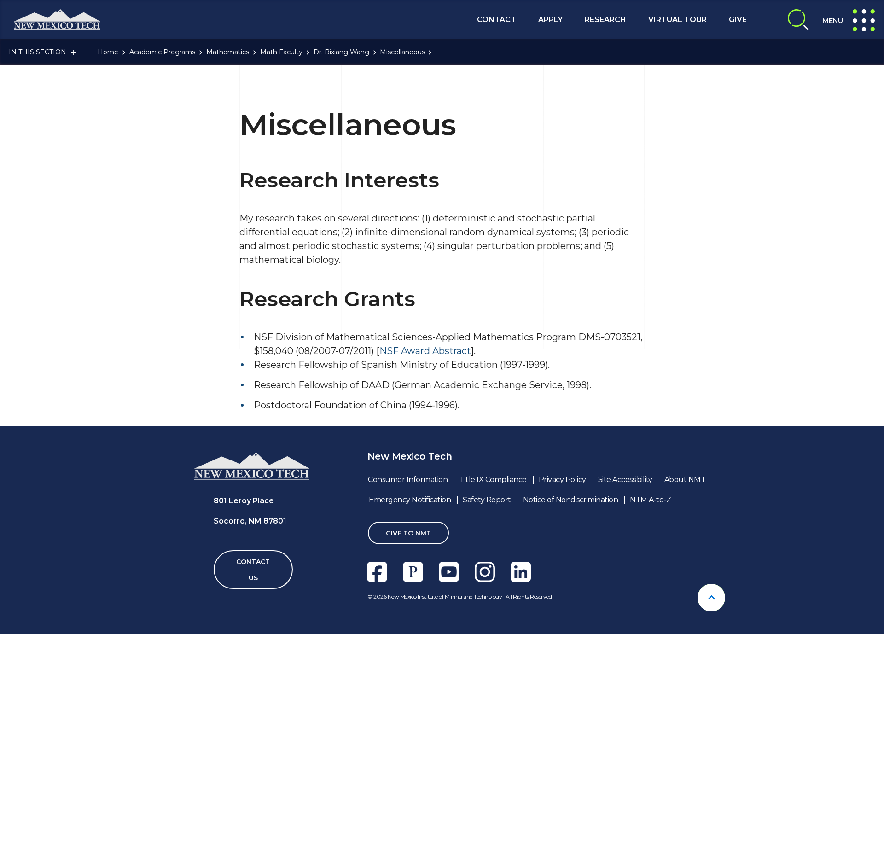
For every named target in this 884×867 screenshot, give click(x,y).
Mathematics (227, 52)
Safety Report (487, 499)
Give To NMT (408, 533)
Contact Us (253, 570)
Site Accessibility (625, 479)
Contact (496, 19)
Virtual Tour (677, 19)
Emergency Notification (410, 499)
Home (108, 52)
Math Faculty (281, 52)
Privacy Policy (562, 479)
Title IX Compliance (493, 479)
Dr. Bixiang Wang (341, 52)
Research (605, 19)
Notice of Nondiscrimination (570, 499)
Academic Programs (162, 52)
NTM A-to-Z (650, 499)
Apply (550, 19)
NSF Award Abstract (425, 350)
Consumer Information (408, 479)
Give (738, 19)
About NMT (685, 479)
